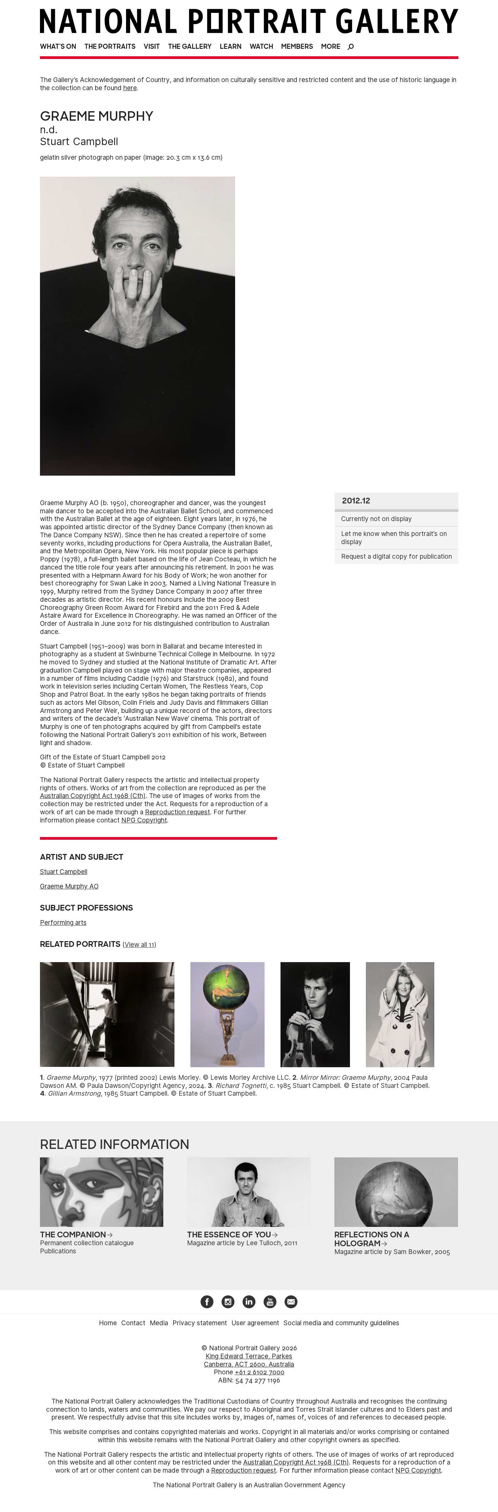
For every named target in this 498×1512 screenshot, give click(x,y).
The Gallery (190, 46)
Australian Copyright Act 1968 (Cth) (93, 796)
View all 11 (139, 945)
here (130, 88)
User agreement (255, 1323)
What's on (58, 46)
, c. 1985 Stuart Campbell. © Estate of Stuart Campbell (321, 1086)
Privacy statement (199, 1323)
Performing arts (63, 923)
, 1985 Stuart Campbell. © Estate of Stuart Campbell (151, 1093)
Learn (231, 46)
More (330, 46)
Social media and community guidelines (341, 1323)
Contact (133, 1323)
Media (159, 1323)
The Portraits (110, 46)
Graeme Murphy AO (69, 886)
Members (297, 46)
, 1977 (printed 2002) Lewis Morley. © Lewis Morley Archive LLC (167, 1077)
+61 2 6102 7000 (260, 1372)
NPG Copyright (144, 820)
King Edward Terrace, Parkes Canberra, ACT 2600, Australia (249, 1360)
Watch (261, 46)
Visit (152, 46)
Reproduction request (177, 812)
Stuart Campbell (79, 141)
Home (108, 1323)
